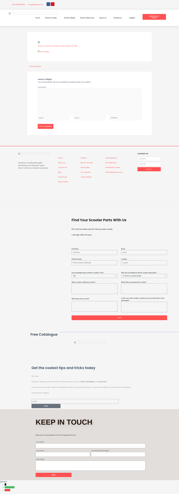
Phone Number (77, 259)
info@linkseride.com (36, 4)
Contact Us (62, 167)
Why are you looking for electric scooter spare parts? (139, 272)
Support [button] (132, 18)
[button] (89, 481)
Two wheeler (85, 172)
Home (38, 18)
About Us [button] (102, 18)
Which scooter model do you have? (83, 282)
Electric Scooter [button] (51, 18)
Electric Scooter (87, 163)
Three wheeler (86, 177)
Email (123, 249)
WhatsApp (10, 487)
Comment (42, 87)
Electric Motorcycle (87, 18)
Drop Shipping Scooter (114, 172)
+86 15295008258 (18, 4)
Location (124, 259)
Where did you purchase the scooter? (133, 282)
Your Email (40, 451)
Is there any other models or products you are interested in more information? (142, 299)
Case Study (62, 177)
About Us (61, 163)
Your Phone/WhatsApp (100, 451)
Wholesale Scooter (112, 167)
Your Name (40, 442)
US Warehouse (111, 158)
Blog (59, 172)
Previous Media (34, 66)
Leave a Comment (45, 46)
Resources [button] (118, 18)
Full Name (75, 249)
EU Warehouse (111, 163)
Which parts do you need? (80, 299)
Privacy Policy (63, 182)
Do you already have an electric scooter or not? (87, 272)
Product (84, 158)
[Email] (5, 490)
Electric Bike (85, 167)
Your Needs (40, 459)
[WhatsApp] (5, 487)
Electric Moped (69, 18)
